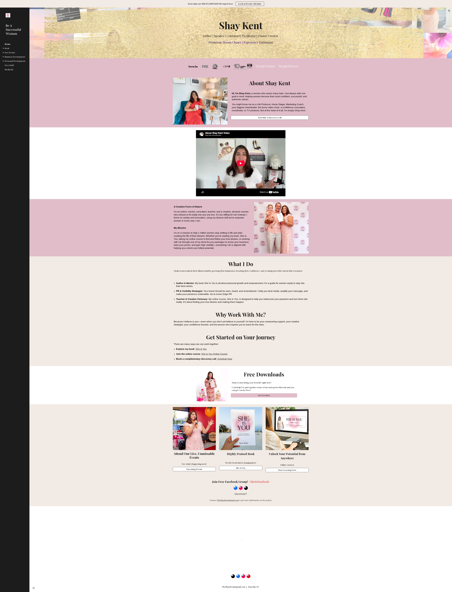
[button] (449, 11)
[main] (241, 25)
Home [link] (7, 44)
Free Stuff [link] (9, 65)
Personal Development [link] (15, 61)
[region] (226, 4)
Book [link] (7, 48)
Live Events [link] (10, 52)
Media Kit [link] (9, 69)
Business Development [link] (15, 57)
